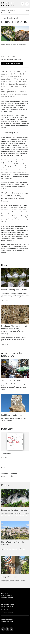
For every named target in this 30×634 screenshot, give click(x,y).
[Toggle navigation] (22, 4)
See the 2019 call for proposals (12, 63)
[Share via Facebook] (24, 10)
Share (27, 10)
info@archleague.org (7, 612)
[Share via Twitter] (22, 10)
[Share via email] (19, 10)
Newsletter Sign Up (6, 597)
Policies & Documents (7, 619)
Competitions (5, 10)
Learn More (4, 593)
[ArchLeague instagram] (3, 629)
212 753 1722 (5, 610)
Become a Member (6, 595)
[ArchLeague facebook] (7, 629)
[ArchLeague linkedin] (12, 629)
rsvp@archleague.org (7, 621)
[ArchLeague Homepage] (7, 3)
